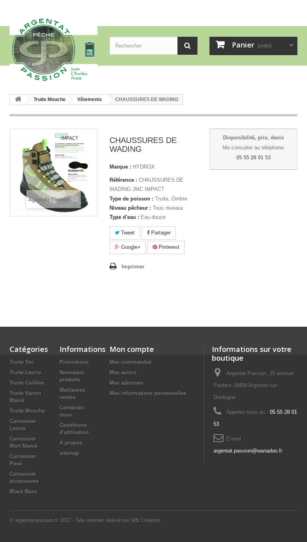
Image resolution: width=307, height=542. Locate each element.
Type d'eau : (124, 217)
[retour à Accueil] (18, 100)
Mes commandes (131, 362)
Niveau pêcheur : (130, 208)
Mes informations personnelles (148, 393)
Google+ (130, 247)
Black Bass (23, 491)
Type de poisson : (132, 199)
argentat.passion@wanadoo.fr (247, 451)
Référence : (123, 180)
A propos (71, 443)
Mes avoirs (123, 372)
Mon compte (132, 349)
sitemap (69, 453)
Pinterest (168, 247)
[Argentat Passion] (54, 49)
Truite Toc (22, 362)
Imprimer (133, 267)
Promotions (74, 362)
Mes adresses (126, 383)
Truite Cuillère (27, 383)
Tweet (127, 233)
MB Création (145, 520)
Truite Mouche (27, 411)
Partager (160, 233)
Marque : (120, 167)
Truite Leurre (25, 372)
